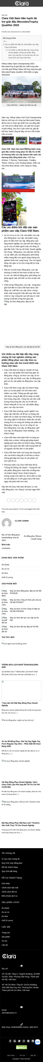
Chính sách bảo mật (10, 888)
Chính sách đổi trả (9, 892)
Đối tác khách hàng (10, 867)
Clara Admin (25, 32)
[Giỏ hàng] (39, 3)
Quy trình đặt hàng (9, 871)
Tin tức (4, 15)
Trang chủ (6, 933)
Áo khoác (5, 565)
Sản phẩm (6, 937)
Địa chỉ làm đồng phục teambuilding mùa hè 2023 (11, 537)
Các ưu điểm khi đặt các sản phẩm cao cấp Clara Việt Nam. (21, 45)
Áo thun (5, 573)
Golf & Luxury (7, 577)
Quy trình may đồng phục (12, 863)
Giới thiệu (6, 883)
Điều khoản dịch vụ (9, 896)
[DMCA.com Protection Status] (21, 1047)
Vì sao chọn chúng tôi (11, 859)
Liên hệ (5, 945)
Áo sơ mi (5, 569)
